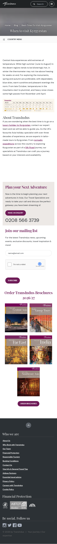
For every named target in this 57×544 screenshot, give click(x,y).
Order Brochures (28, 404)
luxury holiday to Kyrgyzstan (16, 125)
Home (7, 25)
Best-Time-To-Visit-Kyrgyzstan (37, 25)
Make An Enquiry (15, 213)
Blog (16, 25)
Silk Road (29, 147)
